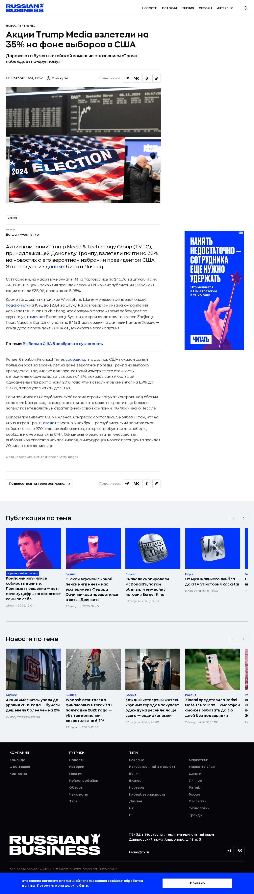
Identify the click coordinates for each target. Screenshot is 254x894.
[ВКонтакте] (240, 850)
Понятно (197, 883)
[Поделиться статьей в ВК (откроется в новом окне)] (137, 78)
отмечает (36, 317)
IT (130, 815)
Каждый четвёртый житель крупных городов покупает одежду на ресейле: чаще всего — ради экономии (152, 707)
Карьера (136, 787)
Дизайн (135, 801)
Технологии (199, 808)
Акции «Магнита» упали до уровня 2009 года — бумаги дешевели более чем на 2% (33, 705)
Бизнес (30, 25)
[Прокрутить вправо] (244, 518)
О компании (20, 766)
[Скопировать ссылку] (156, 78)
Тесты (74, 801)
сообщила (75, 359)
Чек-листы (78, 794)
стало (48, 423)
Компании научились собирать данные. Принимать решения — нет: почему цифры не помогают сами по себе (33, 589)
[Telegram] (229, 850)
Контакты (18, 773)
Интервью (225, 8)
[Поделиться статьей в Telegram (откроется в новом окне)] (127, 78)
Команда (17, 760)
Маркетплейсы (202, 766)
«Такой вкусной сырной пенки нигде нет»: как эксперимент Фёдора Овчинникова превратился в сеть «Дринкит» (92, 589)
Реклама (136, 760)
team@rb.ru (139, 852)
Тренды (195, 815)
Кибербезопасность (147, 794)
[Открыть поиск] (245, 8)
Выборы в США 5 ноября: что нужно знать (63, 344)
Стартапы (197, 801)
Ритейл (195, 787)
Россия (195, 794)
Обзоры (205, 8)
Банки (134, 773)
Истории (169, 8)
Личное (195, 780)
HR (131, 808)
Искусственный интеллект (152, 766)
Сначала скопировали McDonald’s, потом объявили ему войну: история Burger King (147, 586)
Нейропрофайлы (84, 780)
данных (55, 266)
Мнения (188, 8)
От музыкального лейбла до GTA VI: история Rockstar (212, 581)
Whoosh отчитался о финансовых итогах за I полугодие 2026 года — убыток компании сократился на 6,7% (89, 710)
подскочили (17, 305)
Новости (149, 8)
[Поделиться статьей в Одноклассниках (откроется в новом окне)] (146, 78)
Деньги (195, 773)
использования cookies (100, 880)
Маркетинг (198, 760)
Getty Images (68, 457)
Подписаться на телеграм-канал (37, 483)
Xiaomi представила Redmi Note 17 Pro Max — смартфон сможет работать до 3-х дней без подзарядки (212, 707)
